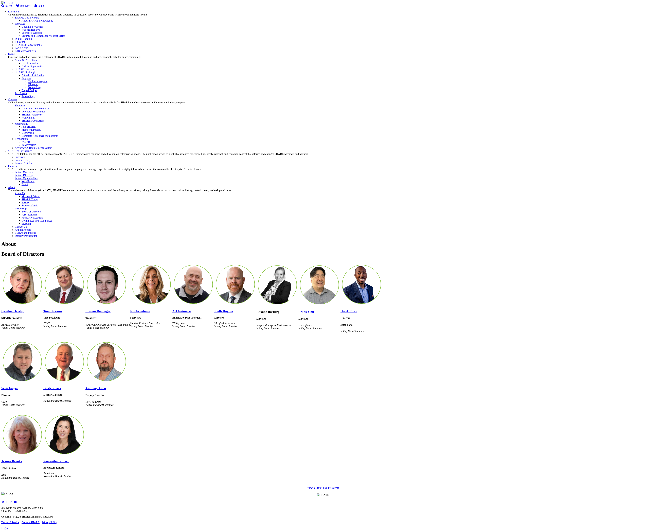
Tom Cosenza (52, 311)
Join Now (24, 5)
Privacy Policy (49, 522)
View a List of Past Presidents (323, 487)
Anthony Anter (95, 388)
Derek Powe (348, 311)
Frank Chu (306, 311)
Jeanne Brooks (11, 461)
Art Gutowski (181, 311)
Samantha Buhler (56, 461)
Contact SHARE (31, 522)
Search (8, 5)
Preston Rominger (98, 311)
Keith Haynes (223, 311)
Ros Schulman (140, 311)
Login (40, 5)
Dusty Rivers (52, 388)
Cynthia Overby (12, 311)
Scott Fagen (9, 388)
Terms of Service (10, 522)
